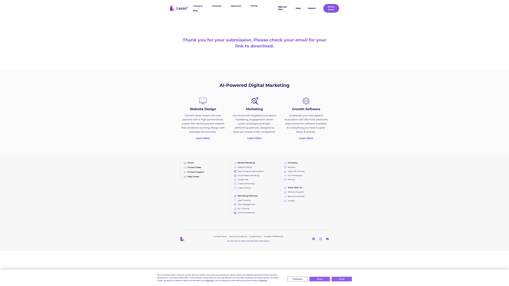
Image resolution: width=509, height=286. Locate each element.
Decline (319, 279)
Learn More (203, 138)
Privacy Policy (220, 237)
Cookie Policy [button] (209, 280)
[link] (179, 8)
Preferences (297, 279)
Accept (342, 279)
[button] (199, 6)
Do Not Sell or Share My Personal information (248, 241)
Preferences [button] (263, 280)
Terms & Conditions (238, 237)
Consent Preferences (273, 237)
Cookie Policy (255, 237)
